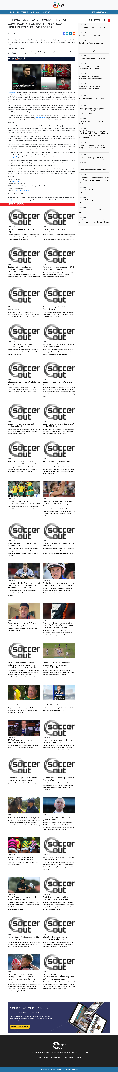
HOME (11, 12)
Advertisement (68, 1058)
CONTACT (46, 12)
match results (40, 118)
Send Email (15, 181)
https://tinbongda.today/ (22, 190)
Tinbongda (11, 93)
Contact (78, 1058)
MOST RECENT (22, 12)
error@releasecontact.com (16, 200)
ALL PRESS (35, 12)
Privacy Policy (55, 1058)
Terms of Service (42, 1058)
